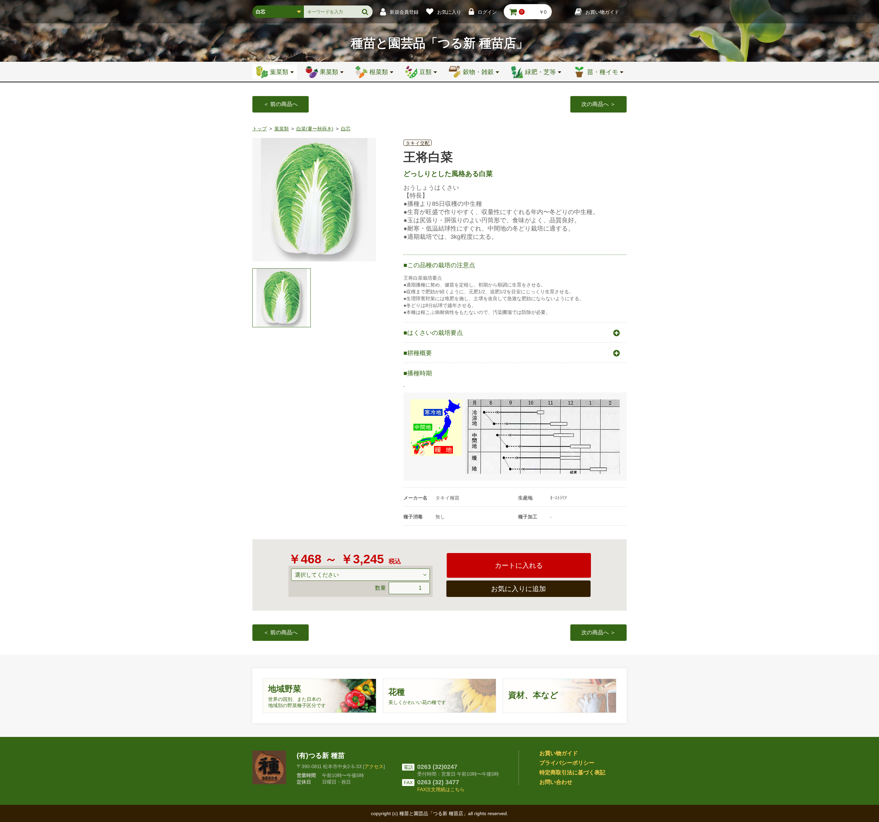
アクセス (374, 766)
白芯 (346, 128)
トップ (259, 128)
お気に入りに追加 (518, 588)
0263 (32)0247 (437, 767)
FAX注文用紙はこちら (441, 789)
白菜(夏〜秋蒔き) (314, 128)
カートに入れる (519, 565)
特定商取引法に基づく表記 (572, 772)
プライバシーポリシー (566, 763)
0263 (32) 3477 (438, 782)
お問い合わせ (555, 782)
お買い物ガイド (558, 753)
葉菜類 (281, 128)
